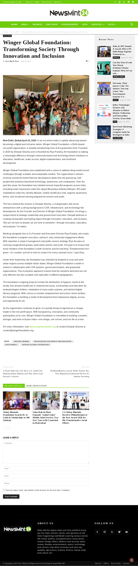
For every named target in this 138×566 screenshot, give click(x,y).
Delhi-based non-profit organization (52, 341)
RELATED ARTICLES (14, 386)
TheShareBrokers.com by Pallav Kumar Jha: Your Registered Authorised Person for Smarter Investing (69, 374)
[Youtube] (133, 2)
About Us (29, 2)
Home (14, 24)
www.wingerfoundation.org (42, 327)
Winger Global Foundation (35, 344)
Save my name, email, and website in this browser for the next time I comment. (38, 490)
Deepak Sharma (21, 341)
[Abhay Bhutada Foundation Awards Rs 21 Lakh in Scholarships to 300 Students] (16, 400)
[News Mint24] (69, 12)
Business (37, 24)
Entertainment (69, 24)
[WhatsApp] (18, 67)
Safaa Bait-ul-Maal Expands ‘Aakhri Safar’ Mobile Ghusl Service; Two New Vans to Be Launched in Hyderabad (45, 417)
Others (15, 31)
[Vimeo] (129, 2)
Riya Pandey (11, 344)
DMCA (37, 2)
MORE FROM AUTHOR (36, 386)
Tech (111, 24)
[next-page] (9, 428)
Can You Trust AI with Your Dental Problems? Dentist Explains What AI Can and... (122, 68)
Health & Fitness (119, 76)
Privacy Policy (47, 2)
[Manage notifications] (132, 560)
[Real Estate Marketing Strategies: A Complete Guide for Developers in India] (104, 132)
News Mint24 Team (12, 61)
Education (52, 24)
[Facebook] (115, 2)
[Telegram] (30, 67)
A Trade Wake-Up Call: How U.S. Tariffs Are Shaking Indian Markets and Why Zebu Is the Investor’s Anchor (23, 374)
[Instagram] (120, 2)
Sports (116, 100)
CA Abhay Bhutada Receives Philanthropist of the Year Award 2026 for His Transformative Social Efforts (74, 417)
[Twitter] (124, 2)
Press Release (118, 138)
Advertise (57, 2)
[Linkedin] (24, 67)
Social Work (7, 35)
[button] (132, 24)
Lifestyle (96, 24)
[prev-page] (4, 428)
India (24, 24)
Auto (85, 24)
